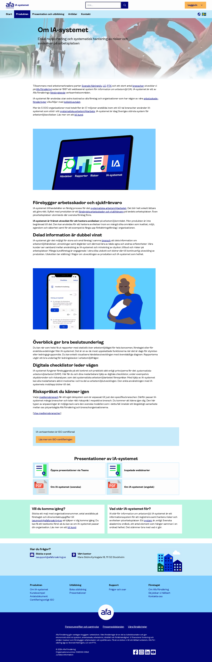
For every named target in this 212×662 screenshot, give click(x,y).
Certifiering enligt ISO (42, 599)
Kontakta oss (155, 596)
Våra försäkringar (137, 626)
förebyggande (57, 92)
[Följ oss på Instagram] (141, 652)
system (148, 520)
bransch (106, 240)
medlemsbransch (48, 397)
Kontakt (86, 14)
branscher (138, 85)
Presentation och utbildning (48, 14)
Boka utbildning (77, 589)
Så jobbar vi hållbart (159, 593)
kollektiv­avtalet (72, 102)
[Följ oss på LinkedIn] (147, 652)
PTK (109, 85)
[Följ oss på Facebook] (136, 652)
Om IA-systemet (39, 589)
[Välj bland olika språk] (201, 14)
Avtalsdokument (39, 596)
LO (104, 85)
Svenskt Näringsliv (92, 85)
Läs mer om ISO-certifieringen (55, 439)
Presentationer (77, 593)
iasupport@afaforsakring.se (47, 520)
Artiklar (72, 14)
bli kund (78, 114)
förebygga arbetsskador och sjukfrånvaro (101, 211)
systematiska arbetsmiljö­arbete (77, 111)
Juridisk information (64, 655)
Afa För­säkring (44, 89)
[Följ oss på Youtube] (153, 652)
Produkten (22, 14)
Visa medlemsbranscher (47, 413)
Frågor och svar (117, 589)
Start (9, 14)
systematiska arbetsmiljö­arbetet (108, 208)
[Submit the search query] (124, 5)
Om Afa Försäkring (158, 589)
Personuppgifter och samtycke (82, 626)
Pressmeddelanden (113, 626)
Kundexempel (37, 593)
